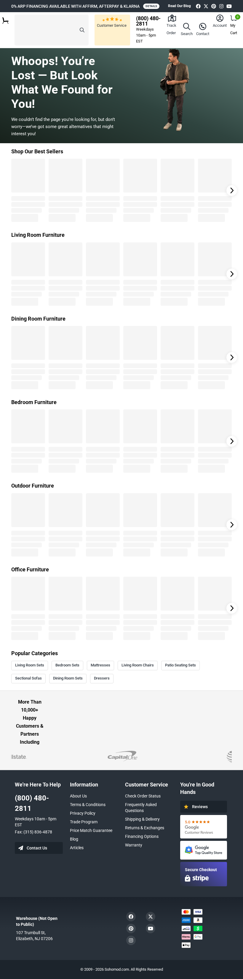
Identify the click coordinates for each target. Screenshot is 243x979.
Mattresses (100, 665)
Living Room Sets (29, 665)
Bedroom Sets (67, 665)
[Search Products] (82, 30)
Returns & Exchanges (144, 827)
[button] (52, 30)
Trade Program (83, 821)
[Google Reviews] (203, 826)
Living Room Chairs (138, 665)
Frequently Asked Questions (141, 807)
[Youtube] (229, 6)
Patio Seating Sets (180, 665)
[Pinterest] (213, 6)
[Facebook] (198, 6)
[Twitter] (206, 6)
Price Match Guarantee (91, 830)
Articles (77, 847)
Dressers (102, 678)
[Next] (231, 190)
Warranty (133, 845)
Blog (74, 839)
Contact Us (37, 848)
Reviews (200, 806)
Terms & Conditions (87, 804)
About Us (78, 796)
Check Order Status (143, 796)
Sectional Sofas (28, 678)
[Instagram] (221, 6)
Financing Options (142, 836)
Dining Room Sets (68, 678)
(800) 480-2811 (32, 803)
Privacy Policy (82, 813)
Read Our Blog (179, 6)
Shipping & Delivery (142, 819)
